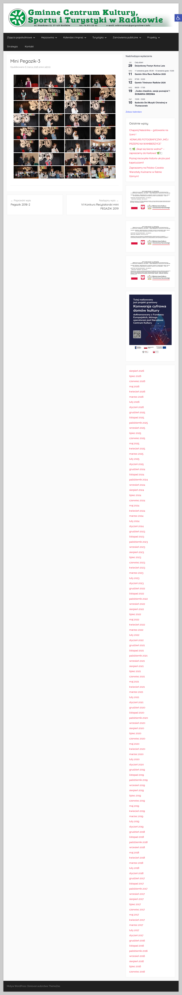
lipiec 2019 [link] (135, 795)
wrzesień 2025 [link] (137, 427)
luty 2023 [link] (134, 578)
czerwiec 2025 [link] (137, 438)
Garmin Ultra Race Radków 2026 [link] (150, 74)
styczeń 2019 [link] (136, 826)
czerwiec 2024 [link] (137, 500)
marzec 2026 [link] (136, 396)
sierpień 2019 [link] (136, 790)
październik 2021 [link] (138, 655)
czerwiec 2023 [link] (137, 562)
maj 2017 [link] (134, 914)
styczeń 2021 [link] (136, 702)
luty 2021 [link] (134, 697)
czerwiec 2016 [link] (137, 971)
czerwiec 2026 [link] (137, 381)
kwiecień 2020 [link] (137, 748)
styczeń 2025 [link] (136, 464)
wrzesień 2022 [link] (137, 603)
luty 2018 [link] (134, 868)
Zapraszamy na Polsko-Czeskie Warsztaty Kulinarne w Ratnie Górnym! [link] (146, 172)
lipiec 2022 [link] (135, 614)
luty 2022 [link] (134, 635)
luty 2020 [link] (134, 759)
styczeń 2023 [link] (136, 583)
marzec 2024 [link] (136, 515)
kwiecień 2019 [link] (137, 811)
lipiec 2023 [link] (135, 557)
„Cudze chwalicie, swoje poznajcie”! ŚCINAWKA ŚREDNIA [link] (152, 92)
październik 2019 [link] (138, 780)
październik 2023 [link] (138, 541)
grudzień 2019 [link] (137, 769)
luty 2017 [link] (134, 930)
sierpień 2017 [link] (136, 899)
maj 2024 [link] (134, 505)
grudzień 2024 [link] (137, 469)
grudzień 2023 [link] (137, 531)
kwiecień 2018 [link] (137, 857)
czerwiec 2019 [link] (137, 800)
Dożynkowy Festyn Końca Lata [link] (150, 65)
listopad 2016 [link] (136, 945)
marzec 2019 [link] (136, 816)
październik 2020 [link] (138, 717)
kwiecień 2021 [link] (137, 686)
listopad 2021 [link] (136, 650)
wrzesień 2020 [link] (137, 723)
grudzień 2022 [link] (137, 588)
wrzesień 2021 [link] (137, 660)
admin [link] (48, 67)
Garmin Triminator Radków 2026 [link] (150, 82)
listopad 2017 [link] (136, 883)
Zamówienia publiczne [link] (125, 37)
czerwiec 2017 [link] (137, 909)
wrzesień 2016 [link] (137, 956)
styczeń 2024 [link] (136, 526)
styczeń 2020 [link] (136, 764)
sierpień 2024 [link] (136, 489)
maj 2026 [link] (134, 386)
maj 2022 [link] (134, 619)
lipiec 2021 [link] (135, 671)
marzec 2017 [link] (136, 925)
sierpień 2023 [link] (136, 552)
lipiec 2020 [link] (135, 733)
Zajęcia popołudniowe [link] (19, 37)
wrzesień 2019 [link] (137, 785)
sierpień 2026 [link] (136, 370)
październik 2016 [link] (138, 950)
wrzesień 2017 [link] (137, 894)
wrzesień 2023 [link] (137, 546)
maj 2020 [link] (134, 743)
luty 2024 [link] (134, 521)
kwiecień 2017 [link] (137, 919)
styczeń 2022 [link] (136, 640)
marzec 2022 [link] (136, 629)
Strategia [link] (12, 46)
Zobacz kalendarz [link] (134, 111)
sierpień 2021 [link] (136, 666)
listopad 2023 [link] (136, 536)
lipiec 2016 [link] (135, 966)
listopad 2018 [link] (136, 837)
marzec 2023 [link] (136, 572)
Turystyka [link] (98, 37)
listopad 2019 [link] (136, 774)
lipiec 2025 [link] (135, 433)
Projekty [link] (152, 37)
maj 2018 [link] (134, 852)
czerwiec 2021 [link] (137, 676)
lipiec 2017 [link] (135, 904)
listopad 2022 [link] (136, 593)
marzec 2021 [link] (136, 692)
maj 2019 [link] (134, 805)
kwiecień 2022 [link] (137, 624)
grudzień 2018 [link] (137, 831)
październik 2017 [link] (138, 888)
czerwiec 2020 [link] (137, 738)
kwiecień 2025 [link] (137, 448)
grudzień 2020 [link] (137, 707)
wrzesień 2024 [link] (137, 484)
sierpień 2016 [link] (136, 961)
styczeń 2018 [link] (136, 873)
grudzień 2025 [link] (137, 412)
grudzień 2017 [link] (137, 878)
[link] (178, 18)
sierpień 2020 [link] (136, 728)
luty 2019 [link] (134, 821)
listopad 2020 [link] (136, 712)
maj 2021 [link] (134, 681)
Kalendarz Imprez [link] (73, 37)
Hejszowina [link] (47, 37)
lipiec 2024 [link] (135, 495)
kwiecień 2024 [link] (137, 510)
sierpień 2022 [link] (136, 609)
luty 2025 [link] (134, 458)
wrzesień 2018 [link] (137, 847)
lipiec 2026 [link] (135, 376)
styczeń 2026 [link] (136, 407)
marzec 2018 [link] (136, 862)
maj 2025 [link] (134, 443)
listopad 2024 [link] (136, 474)
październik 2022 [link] (138, 598)
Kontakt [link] (29, 46)
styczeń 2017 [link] (136, 935)
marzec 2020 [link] (136, 754)
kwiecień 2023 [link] (137, 567)
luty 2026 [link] (134, 401)
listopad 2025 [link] (136, 417)
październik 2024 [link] (138, 479)
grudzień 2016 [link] (137, 940)
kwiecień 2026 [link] (137, 391)
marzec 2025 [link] (136, 453)
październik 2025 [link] (138, 422)
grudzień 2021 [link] (137, 645)
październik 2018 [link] (138, 842)
